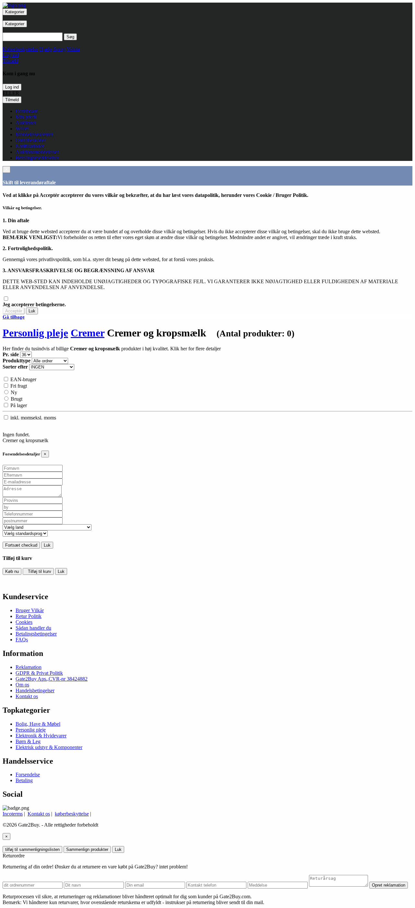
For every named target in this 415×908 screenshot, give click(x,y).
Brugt (15, 399)
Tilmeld (12, 99)
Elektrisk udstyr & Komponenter (49, 747)
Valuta (73, 49)
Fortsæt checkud (21, 545)
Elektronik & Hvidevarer (41, 735)
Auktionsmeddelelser (37, 152)
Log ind (12, 87)
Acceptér (13, 311)
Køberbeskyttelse (20, 49)
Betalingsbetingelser (36, 633)
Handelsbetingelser (35, 690)
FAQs (22, 639)
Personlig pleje (35, 333)
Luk (32, 311)
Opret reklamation (388, 885)
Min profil (26, 117)
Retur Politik (29, 616)
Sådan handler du (33, 628)
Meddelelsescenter (34, 134)
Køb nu (12, 571)
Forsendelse (28, 774)
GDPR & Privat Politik (39, 673)
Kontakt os (27, 696)
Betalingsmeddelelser (37, 158)
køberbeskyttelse (72, 814)
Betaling (24, 780)
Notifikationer (30, 146)
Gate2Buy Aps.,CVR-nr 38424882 (52, 679)
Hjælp (45, 49)
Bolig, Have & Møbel (38, 724)
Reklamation (29, 667)
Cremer (87, 333)
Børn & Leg (28, 741)
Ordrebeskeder (31, 140)
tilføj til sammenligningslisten (32, 849)
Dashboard (27, 111)
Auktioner (26, 123)
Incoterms (13, 814)
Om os (22, 684)
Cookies (24, 622)
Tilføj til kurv (38, 571)
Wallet (22, 128)
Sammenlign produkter (87, 849)
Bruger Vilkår (30, 610)
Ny (13, 392)
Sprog (59, 49)
